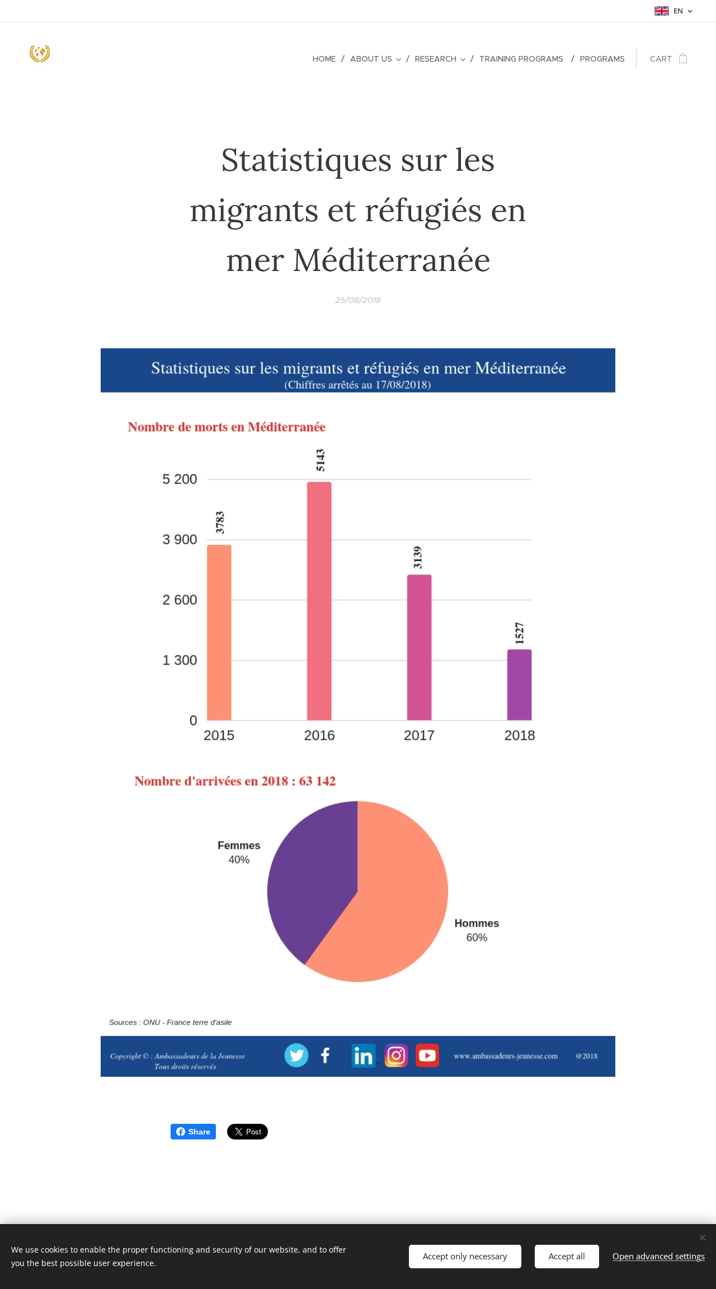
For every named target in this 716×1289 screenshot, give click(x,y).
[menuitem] (327, 59)
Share (199, 1131)
